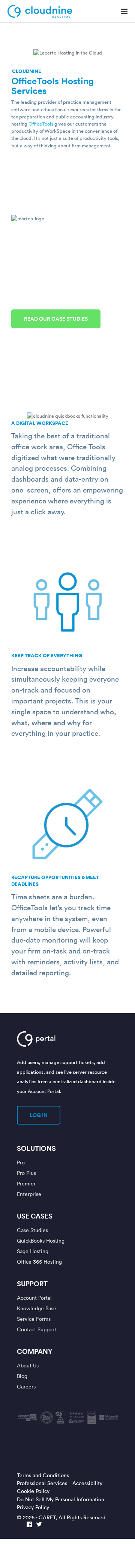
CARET (47, 1517)
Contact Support (36, 1329)
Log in (39, 1115)
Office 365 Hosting (39, 1261)
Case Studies (32, 1230)
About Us (28, 1365)
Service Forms (34, 1318)
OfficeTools (40, 123)
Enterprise (29, 1193)
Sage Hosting (32, 1251)
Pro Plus (26, 1172)
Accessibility (87, 1483)
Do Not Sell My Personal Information (60, 1499)
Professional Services (42, 1483)
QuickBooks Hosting (40, 1240)
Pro (21, 1162)
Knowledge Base (36, 1308)
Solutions (36, 1148)
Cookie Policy (33, 1490)
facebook (29, 1525)
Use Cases (34, 1215)
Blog (22, 1375)
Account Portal (34, 1297)
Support (32, 1283)
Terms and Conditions (43, 1475)
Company (34, 1351)
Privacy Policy (33, 1507)
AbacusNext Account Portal (61, 1039)
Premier (26, 1183)
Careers (26, 1386)
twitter (39, 1525)
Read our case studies (56, 319)
